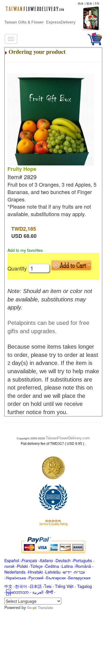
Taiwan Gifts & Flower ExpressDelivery (39, 22)
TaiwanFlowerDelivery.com (68, 438)
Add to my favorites (25, 250)
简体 (81, 3)
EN (97, 3)
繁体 (89, 3)
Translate (45, 607)
